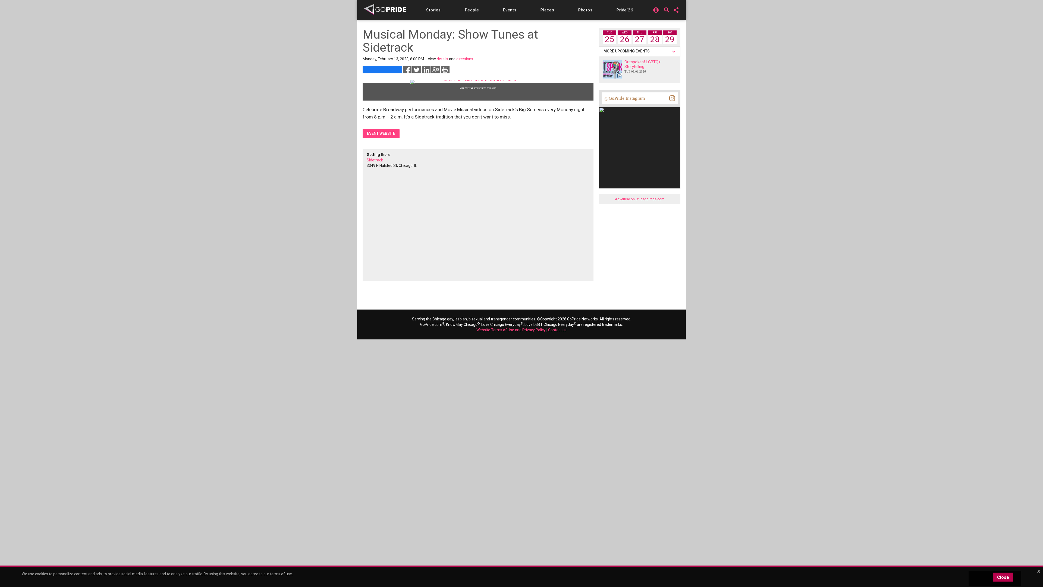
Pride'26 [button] (624, 10)
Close (1003, 577)
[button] (433, 10)
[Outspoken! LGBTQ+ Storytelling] (612, 69)
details (442, 59)
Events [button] (510, 10)
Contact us (557, 330)
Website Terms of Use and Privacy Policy (511, 330)
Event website (381, 133)
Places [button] (547, 10)
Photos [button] (585, 10)
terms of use (281, 574)
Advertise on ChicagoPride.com (639, 199)
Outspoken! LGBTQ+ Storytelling (642, 66)
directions (464, 59)
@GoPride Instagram (624, 98)
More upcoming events (627, 51)
